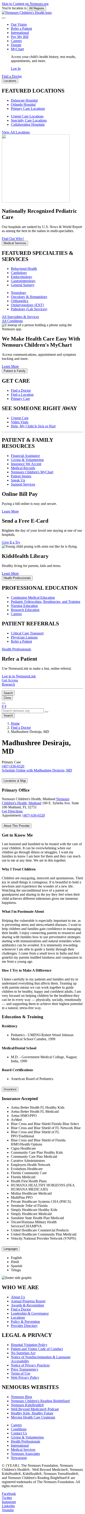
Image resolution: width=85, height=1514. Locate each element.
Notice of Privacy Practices (30, 1365)
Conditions (19, 1429)
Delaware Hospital (24, 100)
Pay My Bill (19, 37)
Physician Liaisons (24, 637)
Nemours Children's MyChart (32, 472)
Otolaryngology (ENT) (27, 305)
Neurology (18, 293)
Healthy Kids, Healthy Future (32, 1413)
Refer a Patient (21, 28)
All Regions (36, 8)
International (20, 33)
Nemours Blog (21, 1397)
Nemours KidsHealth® (27, 1405)
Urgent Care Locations (27, 116)
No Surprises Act (23, 1353)
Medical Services (23, 1449)
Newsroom (19, 1458)
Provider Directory (24, 1326)
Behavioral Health (24, 269)
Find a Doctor (21, 390)
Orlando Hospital (23, 104)
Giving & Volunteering (27, 460)
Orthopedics (19, 301)
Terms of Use (20, 1373)
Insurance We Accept (26, 464)
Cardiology (19, 273)
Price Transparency (24, 1369)
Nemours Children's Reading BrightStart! (40, 1401)
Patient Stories (21, 476)
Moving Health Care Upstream (33, 1417)
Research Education (25, 610)
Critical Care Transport (27, 633)
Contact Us (19, 1433)
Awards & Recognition (27, 1305)
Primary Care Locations (28, 108)
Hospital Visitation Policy (29, 1345)
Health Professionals (25, 1441)
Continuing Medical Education (33, 597)
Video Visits (19, 422)
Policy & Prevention (25, 1321)
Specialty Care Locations (29, 120)
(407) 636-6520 (33, 815)
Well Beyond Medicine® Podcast (35, 1409)
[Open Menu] (3, 703)
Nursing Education (24, 606)
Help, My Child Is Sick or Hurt (33, 426)
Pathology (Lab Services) (29, 309)
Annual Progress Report (28, 1301)
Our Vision (19, 24)
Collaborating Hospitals (28, 124)
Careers (16, 41)
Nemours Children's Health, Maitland (35, 801)
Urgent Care (20, 418)
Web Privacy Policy (25, 1377)
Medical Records (23, 468)
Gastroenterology (23, 281)
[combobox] (23, 710)
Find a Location (22, 394)
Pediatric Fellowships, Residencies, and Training (45, 602)
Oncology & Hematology (29, 297)
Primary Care (20, 399)
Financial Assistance (25, 456)
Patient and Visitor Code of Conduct (37, 1349)
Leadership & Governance (30, 1313)
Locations (18, 1317)
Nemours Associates (25, 1454)
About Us (18, 1297)
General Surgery (22, 285)
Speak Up (18, 480)
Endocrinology (21, 277)
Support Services (23, 484)
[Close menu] (3, 18)
